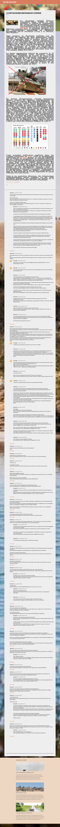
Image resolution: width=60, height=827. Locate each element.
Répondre (12, 250)
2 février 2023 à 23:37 (22, 654)
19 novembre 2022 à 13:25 (22, 615)
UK (12, 182)
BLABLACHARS (9, 2)
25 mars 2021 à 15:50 (21, 342)
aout (30, 156)
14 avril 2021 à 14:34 (18, 499)
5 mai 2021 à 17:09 (17, 519)
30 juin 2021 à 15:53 (18, 559)
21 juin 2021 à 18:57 (18, 546)
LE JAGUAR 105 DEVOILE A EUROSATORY (24, 812)
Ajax (7, 182)
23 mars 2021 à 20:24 (21, 260)
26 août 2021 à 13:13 (21, 573)
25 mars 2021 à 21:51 (21, 380)
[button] (7, 17)
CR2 (10, 182)
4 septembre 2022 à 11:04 (22, 421)
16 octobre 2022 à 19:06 (22, 524)
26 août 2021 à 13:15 (21, 296)
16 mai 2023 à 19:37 (21, 703)
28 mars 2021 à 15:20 (18, 460)
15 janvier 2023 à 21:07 (18, 631)
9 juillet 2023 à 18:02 (18, 723)
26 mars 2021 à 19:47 (18, 453)
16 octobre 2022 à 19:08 (22, 437)
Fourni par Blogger (31, 825)
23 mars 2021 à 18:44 (18, 253)
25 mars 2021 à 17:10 (21, 360)
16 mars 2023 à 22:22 (18, 695)
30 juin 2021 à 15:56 (21, 488)
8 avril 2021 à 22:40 (21, 407)
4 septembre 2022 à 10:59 (22, 588)
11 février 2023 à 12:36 (18, 664)
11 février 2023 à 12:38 (22, 314)
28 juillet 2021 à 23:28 (18, 567)
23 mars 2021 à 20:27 (21, 267)
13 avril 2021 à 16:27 (18, 483)
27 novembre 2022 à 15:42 (22, 306)
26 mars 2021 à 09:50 (21, 386)
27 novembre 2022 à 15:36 (22, 206)
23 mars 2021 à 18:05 (18, 192)
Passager (15, 260)
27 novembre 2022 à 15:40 (22, 538)
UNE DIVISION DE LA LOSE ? (21, 792)
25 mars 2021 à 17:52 (18, 446)
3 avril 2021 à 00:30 (21, 275)
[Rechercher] (18, 2)
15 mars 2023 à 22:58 (18, 687)
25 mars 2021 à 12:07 (18, 326)
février (23, 157)
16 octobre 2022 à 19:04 (18, 606)
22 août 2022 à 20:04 (18, 583)
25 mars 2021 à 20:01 (21, 371)
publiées (24, 28)
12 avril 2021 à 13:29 (18, 471)
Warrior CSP (17, 182)
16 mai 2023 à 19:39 (21, 597)
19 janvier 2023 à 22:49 (18, 648)
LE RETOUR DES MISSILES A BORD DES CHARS (25, 772)
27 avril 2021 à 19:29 (18, 512)
